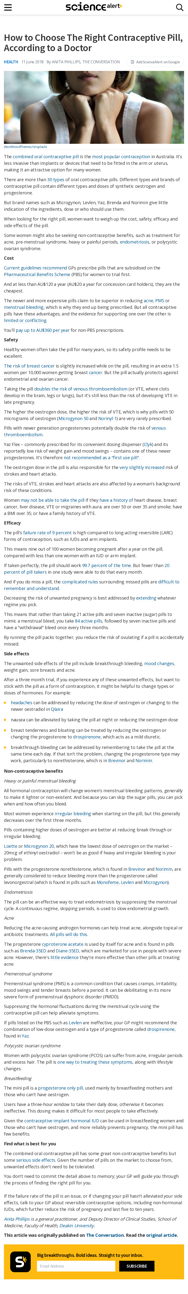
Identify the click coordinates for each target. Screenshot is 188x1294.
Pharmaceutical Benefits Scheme (37, 274)
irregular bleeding (73, 813)
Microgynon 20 (39, 846)
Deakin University (76, 1225)
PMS (159, 300)
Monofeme (108, 882)
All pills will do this (68, 934)
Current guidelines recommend (35, 268)
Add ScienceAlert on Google (158, 61)
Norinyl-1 (107, 418)
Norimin (143, 760)
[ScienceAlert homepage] (94, 7)
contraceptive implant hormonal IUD (61, 1121)
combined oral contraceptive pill (46, 156)
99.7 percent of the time (106, 565)
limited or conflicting (25, 320)
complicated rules (80, 582)
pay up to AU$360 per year (43, 330)
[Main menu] (8, 7)
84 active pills (88, 621)
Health (11, 62)
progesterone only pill (60, 1088)
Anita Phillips (16, 1219)
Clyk (148, 444)
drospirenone (86, 737)
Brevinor (117, 760)
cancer (95, 372)
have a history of (116, 500)
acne (148, 300)
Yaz (25, 1036)
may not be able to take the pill (52, 500)
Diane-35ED (67, 951)
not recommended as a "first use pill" (101, 457)
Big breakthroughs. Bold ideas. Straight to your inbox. (90, 1255)
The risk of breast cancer (29, 366)
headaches (21, 702)
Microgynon (155, 882)
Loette (10, 846)
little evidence (64, 957)
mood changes (159, 663)
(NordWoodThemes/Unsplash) (25, 147)
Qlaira (57, 709)
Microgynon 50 (73, 418)
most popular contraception (121, 156)
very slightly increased (141, 467)
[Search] (180, 7)
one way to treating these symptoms (94, 1062)
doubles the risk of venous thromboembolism (81, 389)
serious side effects (35, 1160)
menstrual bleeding (24, 307)
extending (146, 598)
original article (161, 1235)
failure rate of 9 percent (47, 532)
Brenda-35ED (33, 951)
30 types (55, 179)
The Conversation (105, 1235)
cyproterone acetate (62, 944)
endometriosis (134, 242)
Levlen (127, 882)
